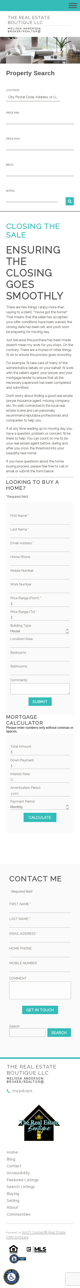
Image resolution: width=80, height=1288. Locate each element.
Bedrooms (18, 653)
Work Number (20, 584)
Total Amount (20, 746)
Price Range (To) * (23, 612)
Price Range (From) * (25, 598)
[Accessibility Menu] (11, 1277)
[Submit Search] (70, 201)
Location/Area (21, 639)
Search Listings (21, 1186)
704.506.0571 (22, 1091)
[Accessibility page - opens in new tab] (17, 1261)
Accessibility (18, 1173)
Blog (11, 1159)
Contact (14, 1166)
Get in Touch (40, 1010)
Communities (19, 1214)
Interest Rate (20, 774)
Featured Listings (23, 1180)
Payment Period (22, 801)
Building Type (20, 625)
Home (12, 1152)
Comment (18, 978)
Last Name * (19, 529)
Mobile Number (22, 571)
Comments (18, 680)
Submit (40, 701)
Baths (10, 190)
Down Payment (22, 760)
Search (14, 1026)
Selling (13, 1200)
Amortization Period (25, 788)
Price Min (12, 112)
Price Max (13, 138)
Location (12, 90)
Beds (9, 164)
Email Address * (22, 543)
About (12, 1207)
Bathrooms (18, 666)
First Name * (19, 516)
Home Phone (20, 557)
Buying (13, 1193)
